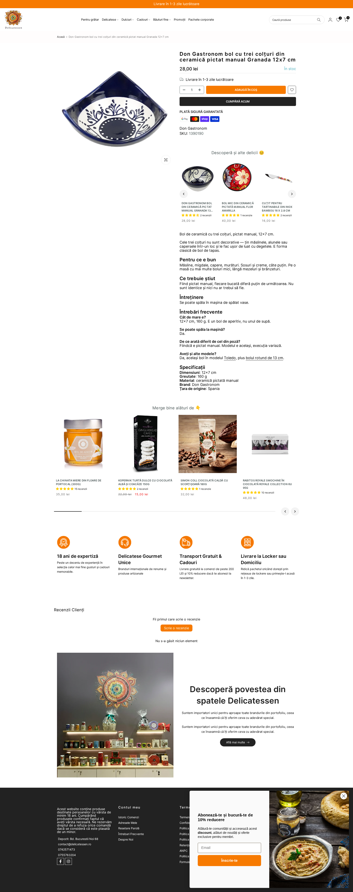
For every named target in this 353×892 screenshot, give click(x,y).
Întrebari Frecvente (131, 834)
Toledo (230, 358)
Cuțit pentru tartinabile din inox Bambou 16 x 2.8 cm (277, 207)
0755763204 (67, 855)
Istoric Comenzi (128, 817)
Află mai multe (235, 742)
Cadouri (142, 19)
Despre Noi (125, 839)
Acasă (61, 36)
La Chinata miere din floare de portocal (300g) (78, 482)
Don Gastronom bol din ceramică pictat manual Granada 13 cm (197, 207)
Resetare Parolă (128, 828)
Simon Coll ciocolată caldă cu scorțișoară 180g (204, 482)
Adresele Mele (127, 822)
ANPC (184, 850)
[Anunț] (176, 4)
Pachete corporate (201, 19)
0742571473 (66, 849)
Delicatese (109, 19)
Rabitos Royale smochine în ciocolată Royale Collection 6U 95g (267, 484)
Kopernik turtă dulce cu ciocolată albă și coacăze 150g (145, 482)
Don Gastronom (193, 128)
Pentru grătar (90, 19)
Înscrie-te (229, 861)
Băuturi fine (160, 19)
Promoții (179, 19)
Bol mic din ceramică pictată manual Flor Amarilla (238, 207)
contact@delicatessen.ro (74, 844)
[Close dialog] (343, 796)
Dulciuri (126, 19)
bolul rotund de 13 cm (264, 358)
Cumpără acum (238, 101)
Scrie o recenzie (176, 628)
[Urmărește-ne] (60, 861)
